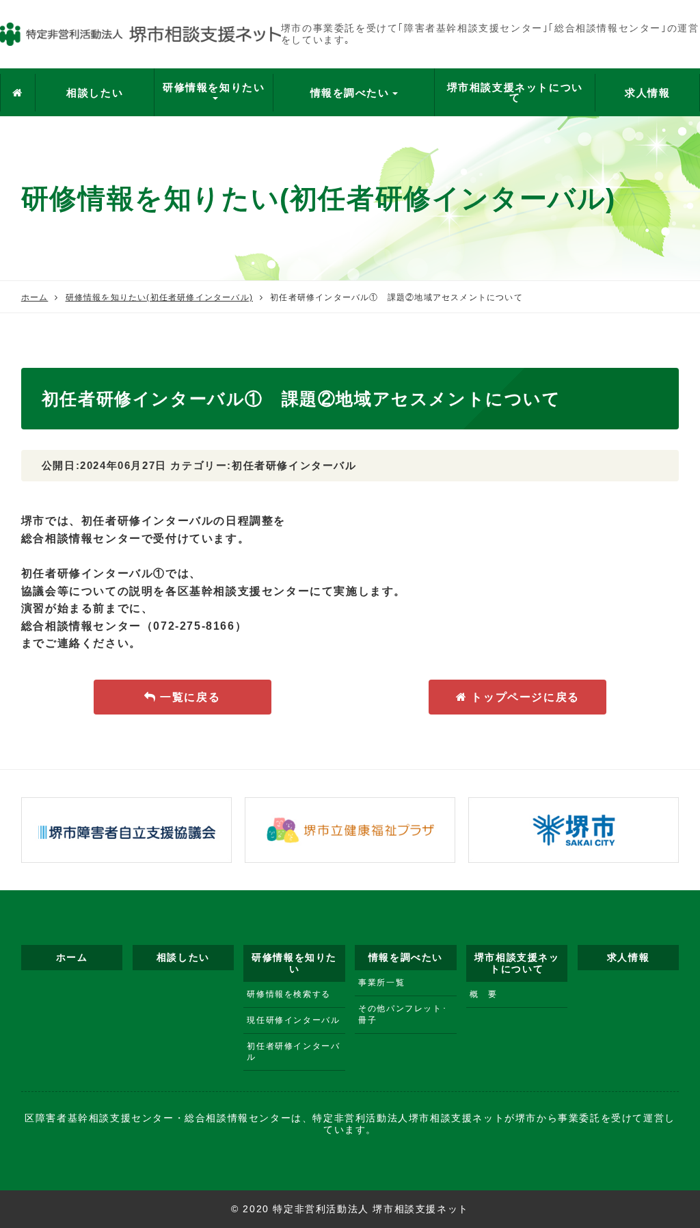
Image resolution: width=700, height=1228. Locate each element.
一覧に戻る (189, 697)
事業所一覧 (381, 982)
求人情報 (647, 92)
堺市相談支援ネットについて (515, 92)
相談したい (94, 92)
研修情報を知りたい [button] (214, 87)
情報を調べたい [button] (350, 92)
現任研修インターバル (293, 1020)
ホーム (35, 297)
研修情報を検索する (288, 994)
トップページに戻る (524, 697)
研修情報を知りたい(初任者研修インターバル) (159, 297)
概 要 (484, 994)
